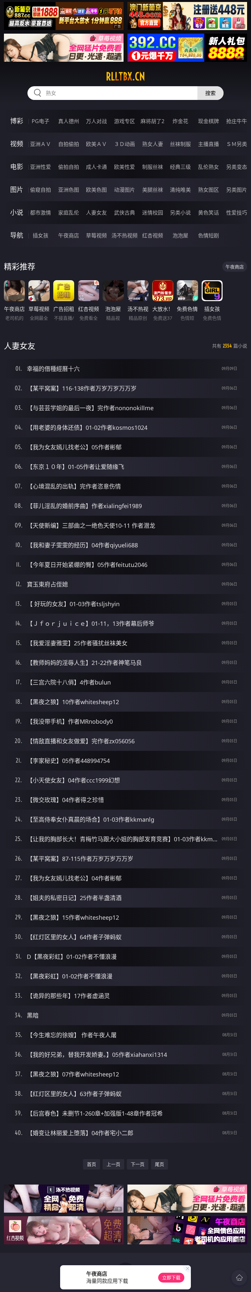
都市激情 (40, 212)
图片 (16, 189)
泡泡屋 (180, 235)
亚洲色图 (68, 189)
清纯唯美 (180, 189)
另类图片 (236, 189)
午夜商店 (68, 235)
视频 (16, 143)
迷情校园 (152, 212)
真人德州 (68, 121)
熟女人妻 (152, 144)
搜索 (210, 93)
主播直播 (208, 144)
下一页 (137, 1164)
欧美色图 (96, 189)
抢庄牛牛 (236, 121)
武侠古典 (124, 212)
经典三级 (180, 166)
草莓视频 (96, 235)
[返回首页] (239, 1277)
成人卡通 (96, 166)
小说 (16, 212)
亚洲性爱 (40, 166)
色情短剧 (208, 235)
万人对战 (96, 121)
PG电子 (40, 121)
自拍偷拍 (68, 144)
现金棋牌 (208, 121)
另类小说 (180, 212)
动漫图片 (124, 189)
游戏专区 (124, 121)
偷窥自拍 (40, 189)
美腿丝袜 (152, 189)
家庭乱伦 (68, 212)
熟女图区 (208, 189)
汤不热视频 (124, 235)
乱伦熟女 (208, 166)
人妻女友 (96, 212)
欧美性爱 (124, 166)
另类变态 (236, 166)
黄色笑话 (208, 212)
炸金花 (180, 121)
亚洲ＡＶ (40, 144)
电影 (16, 166)
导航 (16, 235)
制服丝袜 (152, 166)
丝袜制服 (180, 144)
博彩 (16, 121)
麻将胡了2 (152, 121)
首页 (91, 1164)
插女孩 (40, 235)
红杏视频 (152, 235)
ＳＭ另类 (236, 144)
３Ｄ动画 (124, 144)
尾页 (159, 1164)
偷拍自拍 (68, 166)
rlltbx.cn (125, 76)
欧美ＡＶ (96, 144)
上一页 (113, 1164)
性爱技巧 (236, 212)
